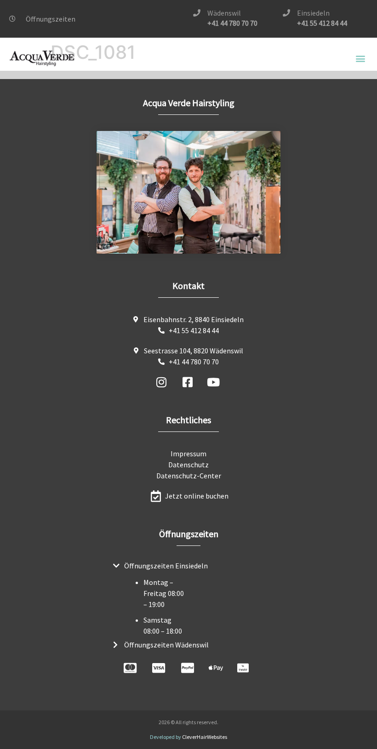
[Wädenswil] (196, 13)
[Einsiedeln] (286, 13)
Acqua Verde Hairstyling (188, 102)
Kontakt (188, 285)
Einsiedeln (313, 12)
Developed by (188, 736)
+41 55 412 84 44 (322, 23)
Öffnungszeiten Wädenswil (166, 644)
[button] (360, 58)
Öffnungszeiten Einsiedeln (166, 565)
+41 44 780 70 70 (232, 23)
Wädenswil (224, 12)
